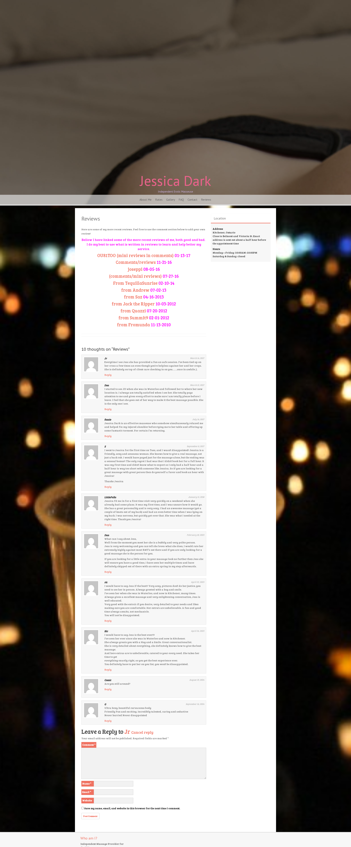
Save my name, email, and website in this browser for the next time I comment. (132, 808)
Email (86, 792)
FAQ (181, 199)
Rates (159, 199)
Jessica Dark (175, 181)
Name (86, 783)
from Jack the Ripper (133, 304)
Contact (192, 199)
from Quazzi (133, 311)
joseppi (144, 269)
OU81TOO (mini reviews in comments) (143, 255)
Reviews (206, 199)
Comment (88, 744)
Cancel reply (142, 732)
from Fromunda (133, 325)
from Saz (133, 297)
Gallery (170, 199)
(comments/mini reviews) (144, 276)
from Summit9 (133, 318)
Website (87, 800)
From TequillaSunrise (135, 283)
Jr (127, 731)
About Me (145, 199)
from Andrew (135, 290)
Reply (108, 375)
